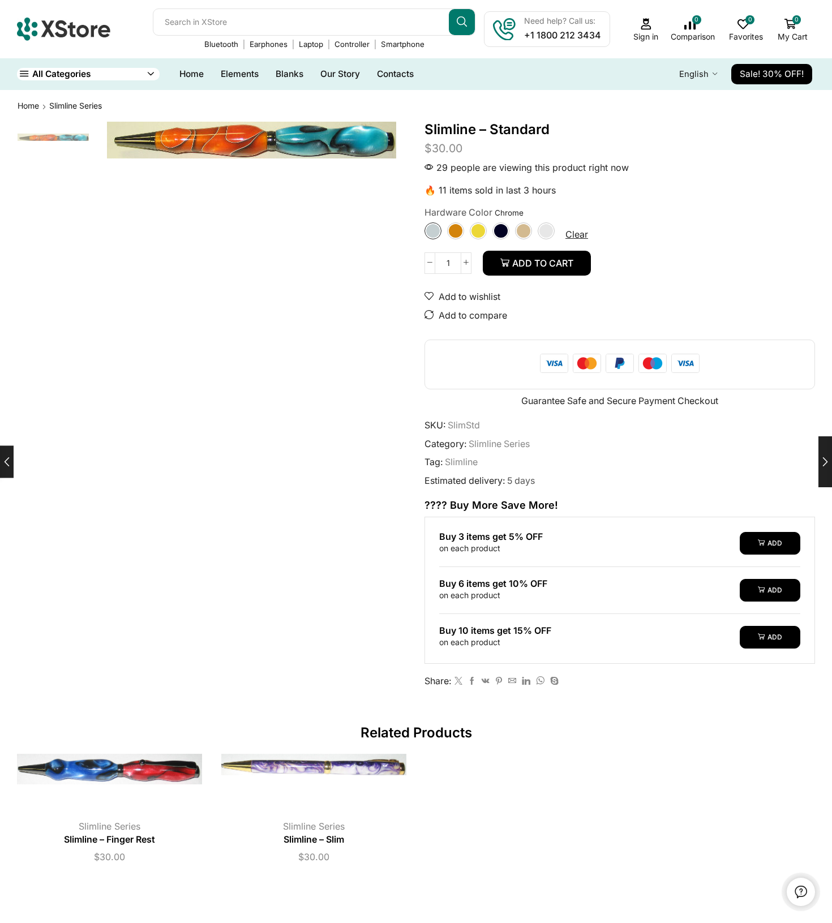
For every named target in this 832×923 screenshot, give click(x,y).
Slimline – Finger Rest (109, 839)
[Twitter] (458, 681)
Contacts (395, 73)
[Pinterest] (498, 681)
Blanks (289, 73)
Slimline (461, 462)
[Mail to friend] (512, 681)
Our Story (340, 73)
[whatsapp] (540, 681)
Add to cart (542, 263)
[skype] (553, 681)
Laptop (311, 44)
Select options (98, 786)
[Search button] (462, 22)
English (694, 74)
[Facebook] (472, 681)
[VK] (485, 681)
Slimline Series (75, 105)
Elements (240, 73)
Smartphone (402, 44)
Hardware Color (458, 212)
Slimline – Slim (314, 839)
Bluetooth (221, 44)
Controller (352, 44)
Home (191, 73)
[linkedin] (526, 681)
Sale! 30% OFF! (772, 73)
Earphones (269, 44)
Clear (576, 234)
